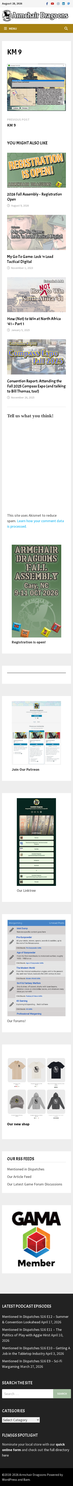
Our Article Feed (19, 1176)
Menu (13, 28)
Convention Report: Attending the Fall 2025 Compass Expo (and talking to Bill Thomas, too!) (36, 386)
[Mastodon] (69, 3)
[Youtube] (53, 3)
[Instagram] (58, 3)
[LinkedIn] (64, 3)
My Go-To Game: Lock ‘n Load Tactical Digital (30, 259)
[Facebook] (47, 3)
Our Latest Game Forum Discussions (34, 1184)
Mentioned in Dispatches (25, 1169)
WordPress (9, 1479)
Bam (26, 1479)
